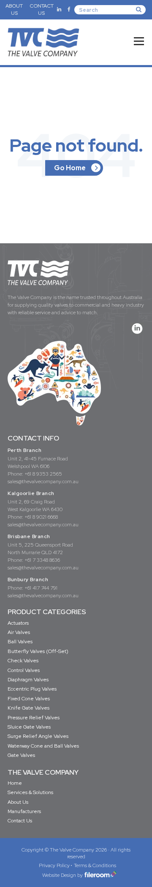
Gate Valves (21, 755)
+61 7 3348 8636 (42, 560)
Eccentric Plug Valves (32, 689)
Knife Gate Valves (28, 708)
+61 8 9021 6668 (41, 517)
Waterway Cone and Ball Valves (43, 746)
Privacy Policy (54, 865)
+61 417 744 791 (40, 588)
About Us (18, 802)
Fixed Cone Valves (29, 698)
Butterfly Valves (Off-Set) (38, 651)
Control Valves (24, 670)
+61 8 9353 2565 (43, 474)
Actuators (18, 623)
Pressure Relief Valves (34, 717)
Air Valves (19, 632)
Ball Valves (20, 641)
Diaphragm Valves (28, 679)
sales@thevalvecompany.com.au (43, 481)
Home (15, 783)
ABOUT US (14, 9)
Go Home (70, 167)
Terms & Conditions (95, 865)
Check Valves (23, 660)
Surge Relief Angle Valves (38, 736)
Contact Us (20, 820)
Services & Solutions (30, 792)
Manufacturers (24, 811)
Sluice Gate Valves (29, 727)
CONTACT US (42, 9)
